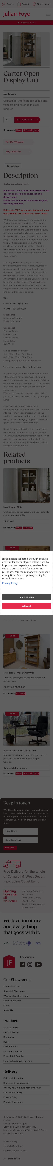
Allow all (26, 605)
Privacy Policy (10, 583)
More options (26, 596)
